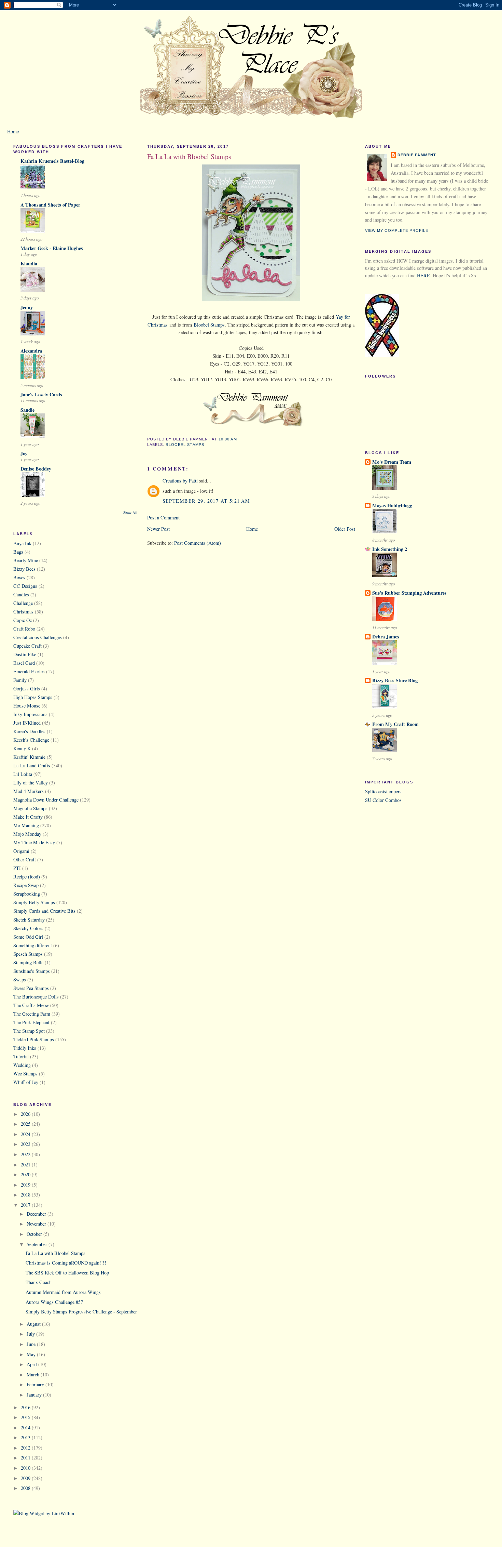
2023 (26, 1144)
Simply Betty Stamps (34, 902)
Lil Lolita (22, 774)
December (37, 1214)
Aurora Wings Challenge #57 (54, 1302)
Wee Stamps (25, 1073)
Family (20, 680)
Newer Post (158, 529)
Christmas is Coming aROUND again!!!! (66, 1262)
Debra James (385, 636)
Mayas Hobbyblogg (392, 505)
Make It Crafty (28, 817)
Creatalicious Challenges (37, 637)
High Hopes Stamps (32, 697)
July (31, 1334)
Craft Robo (24, 628)
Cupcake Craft (27, 646)
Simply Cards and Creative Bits (44, 911)
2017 (26, 1205)
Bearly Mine (25, 560)
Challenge (23, 603)
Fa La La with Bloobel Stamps (55, 1253)
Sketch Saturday (29, 919)
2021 (26, 1164)
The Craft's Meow (31, 1005)
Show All (130, 512)
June (32, 1344)
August (34, 1324)
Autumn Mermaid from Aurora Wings (63, 1292)
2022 (26, 1154)
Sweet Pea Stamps (31, 988)
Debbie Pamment (417, 155)
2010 (26, 1468)
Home (13, 131)
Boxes (19, 577)
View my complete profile (397, 230)
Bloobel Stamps (209, 324)
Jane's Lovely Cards (41, 394)
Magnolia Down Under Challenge (46, 799)
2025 (26, 1124)
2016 (26, 1407)
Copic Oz (22, 620)
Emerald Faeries (29, 671)
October (35, 1234)
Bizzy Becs (24, 569)
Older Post (344, 529)
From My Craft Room (395, 724)
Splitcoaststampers (383, 791)
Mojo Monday (27, 834)
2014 (26, 1427)
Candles (21, 594)
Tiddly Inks (24, 1048)
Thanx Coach (39, 1282)
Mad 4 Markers (28, 791)
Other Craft (24, 859)
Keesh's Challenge (31, 740)
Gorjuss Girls (26, 688)
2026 (26, 1114)
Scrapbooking (26, 893)
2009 (26, 1478)
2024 (26, 1134)
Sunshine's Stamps (31, 971)
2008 (26, 1488)
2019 (26, 1184)
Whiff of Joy (25, 1082)
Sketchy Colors (28, 928)
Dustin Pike (24, 654)
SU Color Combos (383, 800)
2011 (26, 1457)
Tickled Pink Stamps (33, 1039)
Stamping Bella (28, 962)
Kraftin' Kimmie (29, 757)
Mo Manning (26, 825)
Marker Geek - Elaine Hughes (51, 248)
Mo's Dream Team (391, 461)
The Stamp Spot (29, 1031)
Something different (32, 945)
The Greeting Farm (31, 1013)
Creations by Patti (180, 480)
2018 (26, 1194)
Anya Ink (22, 543)
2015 (26, 1417)
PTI (17, 868)
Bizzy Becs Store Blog (395, 680)
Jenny (26, 307)
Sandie (27, 409)
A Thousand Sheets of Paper (50, 204)
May (32, 1354)
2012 (26, 1447)
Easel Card (24, 663)
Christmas (23, 611)
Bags (18, 551)
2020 (26, 1174)
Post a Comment (163, 517)
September (37, 1244)
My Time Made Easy (34, 842)
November (37, 1223)
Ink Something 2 (389, 549)
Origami (21, 851)
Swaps (19, 979)
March (34, 1374)
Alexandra (31, 350)
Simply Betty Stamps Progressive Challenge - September (81, 1311)
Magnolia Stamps (30, 808)
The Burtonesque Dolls (36, 996)
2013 (26, 1437)
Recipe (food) (26, 876)
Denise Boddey (35, 468)
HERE (423, 275)
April (32, 1364)
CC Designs (25, 586)
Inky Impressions (30, 714)
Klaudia (28, 263)
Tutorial (21, 1056)
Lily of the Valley (30, 782)
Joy (23, 453)
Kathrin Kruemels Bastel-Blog (52, 160)
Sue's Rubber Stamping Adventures (409, 592)
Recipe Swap (26, 885)
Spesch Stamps (28, 954)
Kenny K (22, 748)
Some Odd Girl (28, 937)
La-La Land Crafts (31, 765)
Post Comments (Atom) (197, 543)
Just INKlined (27, 722)
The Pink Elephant (31, 1022)
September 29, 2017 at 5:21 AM (206, 501)
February (36, 1384)
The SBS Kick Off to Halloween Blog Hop (67, 1272)
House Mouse (26, 705)
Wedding (22, 1065)
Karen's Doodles (29, 731)
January (35, 1394)
